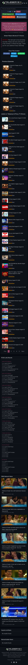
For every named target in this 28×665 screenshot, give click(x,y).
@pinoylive (14, 23)
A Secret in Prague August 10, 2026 (16, 106)
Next (23, 351)
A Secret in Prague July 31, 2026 (15, 66)
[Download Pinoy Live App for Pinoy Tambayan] (16, 662)
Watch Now (11, 68)
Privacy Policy (11, 659)
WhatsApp (22, 53)
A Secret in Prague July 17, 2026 (17, 82)
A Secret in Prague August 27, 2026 (17, 162)
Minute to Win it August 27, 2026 (16, 219)
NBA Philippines (8, 14)
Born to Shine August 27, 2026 (16, 294)
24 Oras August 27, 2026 (14, 199)
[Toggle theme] (24, 3)
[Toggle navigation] (26, 3)
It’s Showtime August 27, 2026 (16, 316)
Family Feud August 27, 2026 (15, 226)
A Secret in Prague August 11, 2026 (16, 98)
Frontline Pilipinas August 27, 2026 (17, 206)
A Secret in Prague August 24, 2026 (16, 90)
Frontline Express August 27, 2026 (17, 337)
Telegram (15, 56)
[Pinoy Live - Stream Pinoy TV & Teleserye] (12, 4)
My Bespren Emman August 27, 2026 (16, 301)
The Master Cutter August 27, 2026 (17, 192)
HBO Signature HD (9, 16)
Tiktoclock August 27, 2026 (15, 322)
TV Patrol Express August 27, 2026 (17, 240)
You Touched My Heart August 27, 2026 (17, 125)
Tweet (14, 53)
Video (12, 11)
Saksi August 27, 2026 (14, 133)
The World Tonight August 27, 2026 (17, 140)
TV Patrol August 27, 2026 (15, 212)
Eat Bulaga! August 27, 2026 (15, 309)
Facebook (7, 53)
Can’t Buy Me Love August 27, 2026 (17, 287)
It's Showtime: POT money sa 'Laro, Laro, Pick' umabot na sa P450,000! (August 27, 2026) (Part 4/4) (13, 621)
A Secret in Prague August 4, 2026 (16, 74)
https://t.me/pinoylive (18, 29)
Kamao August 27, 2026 (14, 280)
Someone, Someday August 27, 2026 (16, 176)
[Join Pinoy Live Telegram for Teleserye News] (14, 662)
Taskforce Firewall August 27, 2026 (17, 168)
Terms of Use (18, 659)
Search (18, 11)
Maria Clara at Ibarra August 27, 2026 (16, 256)
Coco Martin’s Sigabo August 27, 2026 (16, 184)
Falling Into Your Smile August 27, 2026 (16, 147)
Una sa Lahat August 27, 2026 (16, 233)
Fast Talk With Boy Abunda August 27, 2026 (17, 264)
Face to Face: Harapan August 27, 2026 (17, 330)
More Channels (21, 16)
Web (8, 11)
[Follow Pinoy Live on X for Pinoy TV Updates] (11, 662)
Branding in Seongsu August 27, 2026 (16, 247)
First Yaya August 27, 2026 (15, 155)
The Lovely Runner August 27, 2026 (17, 118)
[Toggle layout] (22, 3)
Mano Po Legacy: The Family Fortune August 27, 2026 (16, 272)
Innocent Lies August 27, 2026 (16, 344)
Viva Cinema (21, 14)
